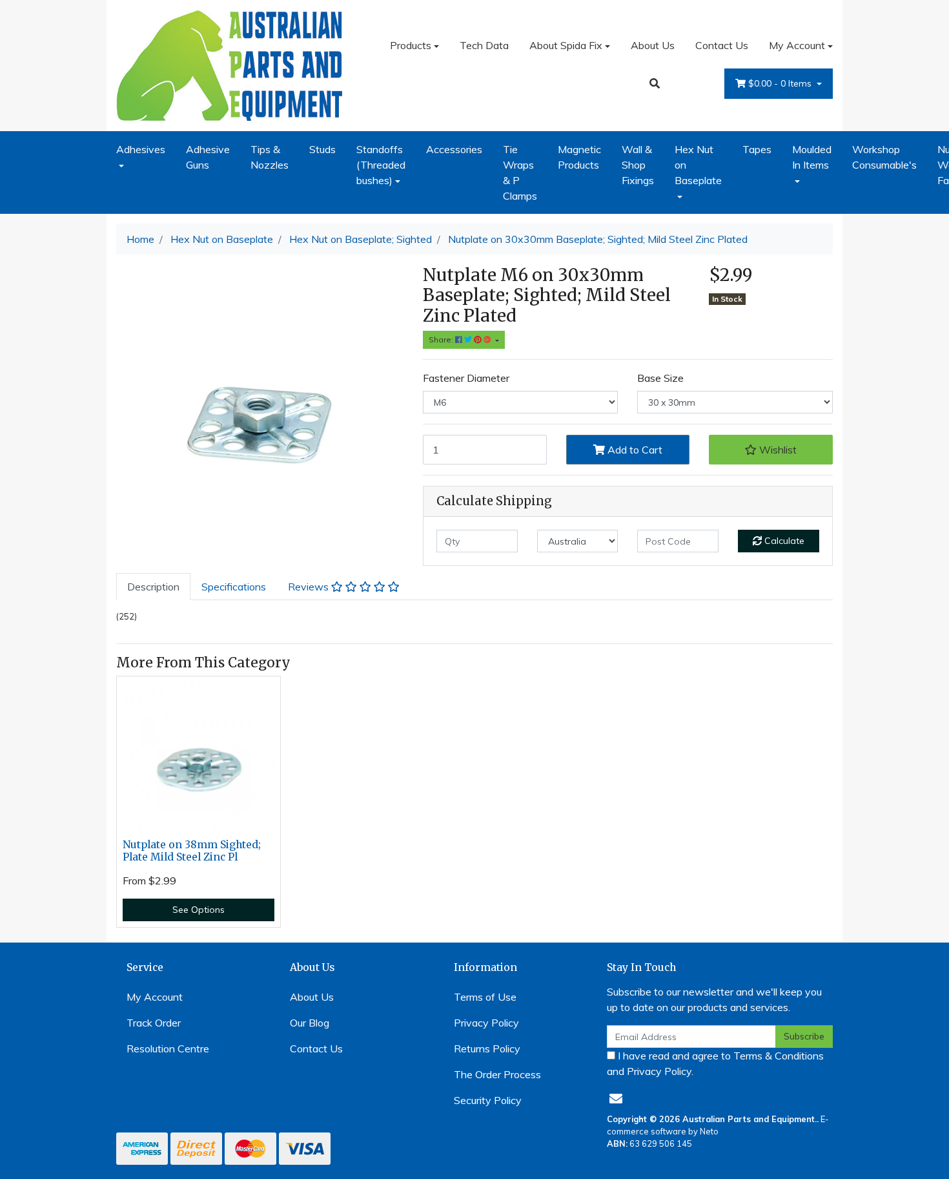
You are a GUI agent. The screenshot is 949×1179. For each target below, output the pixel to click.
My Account (797, 45)
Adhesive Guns (208, 157)
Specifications (233, 586)
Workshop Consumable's (884, 157)
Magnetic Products (579, 157)
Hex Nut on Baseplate (698, 165)
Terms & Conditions (778, 1055)
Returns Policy (487, 1048)
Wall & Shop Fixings (638, 165)
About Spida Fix (565, 45)
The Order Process (497, 1074)
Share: (442, 339)
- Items (781, 83)
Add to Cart (633, 449)
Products (410, 45)
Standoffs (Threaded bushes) (380, 165)
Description (153, 586)
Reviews (309, 586)
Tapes (756, 149)
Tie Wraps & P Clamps (520, 172)
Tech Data (484, 45)
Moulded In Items (812, 157)
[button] (771, 449)
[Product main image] (259, 408)
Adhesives (140, 149)
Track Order (154, 1022)
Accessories (454, 149)
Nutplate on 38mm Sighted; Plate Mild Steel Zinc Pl (192, 851)
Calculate (783, 541)
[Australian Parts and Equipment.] (229, 63)
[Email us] (615, 1098)
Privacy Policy (486, 1022)
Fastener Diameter (466, 377)
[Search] (654, 83)
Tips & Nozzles (269, 157)
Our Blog (309, 1022)
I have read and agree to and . (715, 1063)
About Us (653, 45)
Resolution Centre (168, 1048)
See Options (198, 909)
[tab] (153, 586)
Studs (322, 149)
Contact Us (721, 45)
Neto (709, 1131)
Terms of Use (485, 996)
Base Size (660, 377)
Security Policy (488, 1100)
